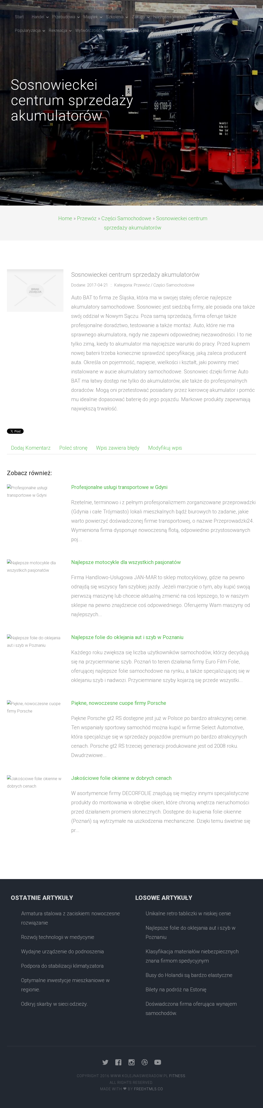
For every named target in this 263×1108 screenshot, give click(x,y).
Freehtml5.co (148, 1089)
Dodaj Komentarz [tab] (31, 448)
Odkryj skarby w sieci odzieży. (54, 1004)
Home (65, 218)
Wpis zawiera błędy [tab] (117, 448)
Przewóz (87, 218)
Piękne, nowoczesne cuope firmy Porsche (118, 703)
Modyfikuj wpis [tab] (165, 448)
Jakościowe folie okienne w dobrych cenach (121, 778)
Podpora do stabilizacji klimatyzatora (62, 966)
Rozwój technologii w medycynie (57, 937)
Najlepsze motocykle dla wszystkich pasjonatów (126, 562)
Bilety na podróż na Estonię (176, 989)
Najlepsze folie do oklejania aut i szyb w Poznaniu (127, 637)
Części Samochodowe (126, 218)
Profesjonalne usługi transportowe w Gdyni (119, 487)
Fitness (177, 1076)
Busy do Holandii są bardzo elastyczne (189, 975)
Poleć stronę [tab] (73, 448)
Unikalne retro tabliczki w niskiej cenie (188, 913)
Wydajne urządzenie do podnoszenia (62, 951)
